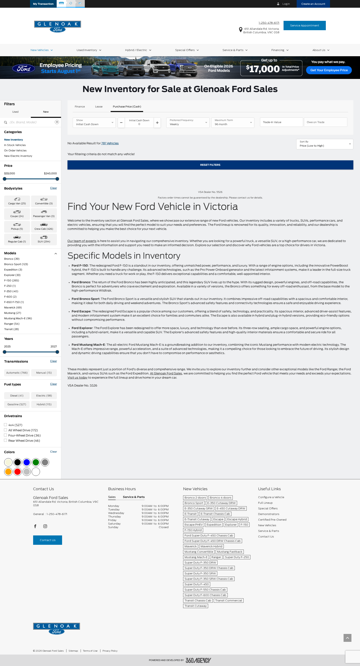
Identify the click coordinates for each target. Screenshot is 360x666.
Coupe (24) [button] (17, 216)
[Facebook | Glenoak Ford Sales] (35, 527)
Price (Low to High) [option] (312, 146)
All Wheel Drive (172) (23, 430)
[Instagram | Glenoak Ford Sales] (45, 527)
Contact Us (47, 540)
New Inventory (13, 139)
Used (15, 112)
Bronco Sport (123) (16, 264)
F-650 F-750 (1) (14, 302)
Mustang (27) (12, 313)
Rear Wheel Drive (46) (24, 440)
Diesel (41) (17, 395)
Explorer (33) (12, 275)
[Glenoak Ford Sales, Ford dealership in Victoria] (57, 25)
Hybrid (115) (44, 404)
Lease (98, 106)
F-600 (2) (10, 297)
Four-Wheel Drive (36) (24, 435)
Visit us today (78, 377)
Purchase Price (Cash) (127, 106)
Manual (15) (44, 373)
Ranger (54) (12, 324)
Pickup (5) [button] (17, 229)
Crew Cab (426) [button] (44, 229)
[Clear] (57, 122)
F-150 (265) (11, 280)
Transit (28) (11, 329)
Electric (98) (44, 395)
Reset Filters (210, 165)
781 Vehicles (110, 143)
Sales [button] (112, 497)
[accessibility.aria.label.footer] (198, 660)
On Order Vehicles (15, 150)
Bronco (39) (12, 259)
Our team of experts (82, 241)
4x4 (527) (15, 425)
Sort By (304, 142)
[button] (43, 4)
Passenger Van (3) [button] (44, 216)
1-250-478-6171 (269, 22)
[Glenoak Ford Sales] (56, 627)
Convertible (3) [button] (44, 203)
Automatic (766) (17, 373)
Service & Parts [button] (134, 497)
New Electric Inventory (18, 156)
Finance (80, 106)
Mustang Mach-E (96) (18, 318)
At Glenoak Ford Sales (166, 373)
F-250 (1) (10, 286)
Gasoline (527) (17, 404)
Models (10, 253)
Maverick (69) (13, 307)
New (46, 112)
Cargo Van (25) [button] (17, 203)
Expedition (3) (13, 269)
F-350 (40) (11, 291)
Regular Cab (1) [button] (17, 242)
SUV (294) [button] (44, 242)
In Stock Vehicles (15, 145)
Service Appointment (304, 25)
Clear (53, 188)
